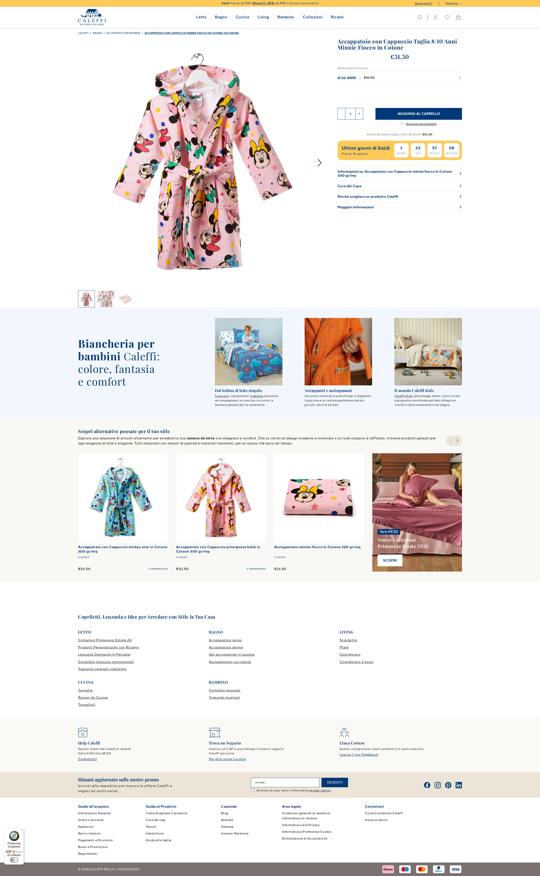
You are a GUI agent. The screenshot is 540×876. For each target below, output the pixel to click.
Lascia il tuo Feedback (359, 755)
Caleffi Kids (403, 396)
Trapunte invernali (224, 698)
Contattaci (87, 759)
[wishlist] (447, 17)
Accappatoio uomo (225, 640)
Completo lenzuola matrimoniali (106, 662)
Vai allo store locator (227, 759)
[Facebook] (427, 785)
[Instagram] (438, 785)
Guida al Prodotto (161, 807)
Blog (224, 813)
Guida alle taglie (158, 840)
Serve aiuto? (423, 3)
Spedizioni (86, 827)
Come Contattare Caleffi (384, 813)
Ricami (337, 17)
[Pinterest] (448, 785)
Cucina (242, 17)
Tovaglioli (86, 705)
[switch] (14, 860)
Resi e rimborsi (89, 833)
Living (263, 17)
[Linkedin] (459, 785)
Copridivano (350, 655)
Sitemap (227, 827)
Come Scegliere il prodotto (167, 813)
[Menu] (21, 831)
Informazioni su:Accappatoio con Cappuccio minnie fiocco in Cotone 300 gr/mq (395, 174)
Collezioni (313, 17)
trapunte (257, 396)
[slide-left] (450, 440)
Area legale (291, 807)
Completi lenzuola (224, 690)
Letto (201, 17)
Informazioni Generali (94, 813)
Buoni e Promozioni (93, 847)
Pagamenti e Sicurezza (95, 840)
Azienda (227, 820)
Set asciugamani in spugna (232, 655)
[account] (435, 17)
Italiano (451, 3)
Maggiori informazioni (356, 207)
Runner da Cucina (93, 698)
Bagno (221, 17)
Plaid (344, 647)
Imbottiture (154, 833)
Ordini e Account (91, 820)
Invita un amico (376, 820)
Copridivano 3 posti (356, 662)
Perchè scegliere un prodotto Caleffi (368, 197)
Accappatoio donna (226, 647)
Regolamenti (87, 854)
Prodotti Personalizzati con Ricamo (108, 647)
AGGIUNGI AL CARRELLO (419, 114)
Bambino (285, 17)
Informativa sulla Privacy (301, 825)
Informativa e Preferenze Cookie (306, 832)
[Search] (419, 17)
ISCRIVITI (335, 782)
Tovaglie (85, 690)
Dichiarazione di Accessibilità (304, 838)
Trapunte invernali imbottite (102, 669)
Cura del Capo (350, 186)
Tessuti (151, 827)
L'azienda (229, 807)
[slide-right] (458, 440)
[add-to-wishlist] (160, 460)
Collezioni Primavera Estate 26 (105, 640)
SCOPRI (390, 560)
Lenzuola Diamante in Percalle (104, 655)
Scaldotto (348, 640)
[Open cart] (458, 17)
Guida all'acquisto (93, 807)
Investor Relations (235, 833)
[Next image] (320, 163)
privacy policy (320, 790)
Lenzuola (221, 396)
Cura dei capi (156, 820)
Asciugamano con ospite (230, 662)
